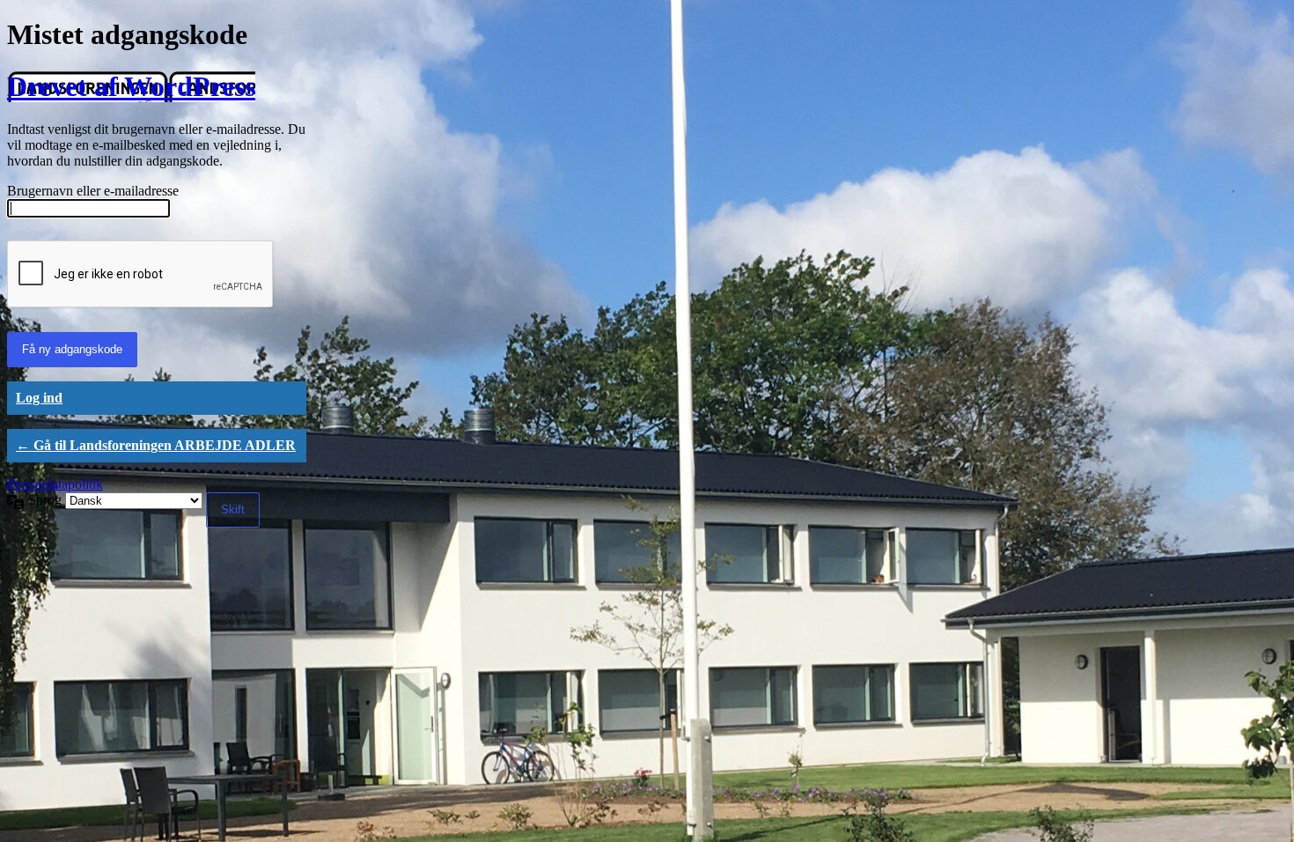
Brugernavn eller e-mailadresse (93, 190)
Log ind (39, 397)
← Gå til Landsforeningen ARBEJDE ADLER (156, 445)
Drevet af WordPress (131, 86)
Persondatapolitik (55, 483)
